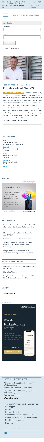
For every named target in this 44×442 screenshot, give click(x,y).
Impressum (9, 409)
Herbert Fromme (10, 85)
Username (7, 26)
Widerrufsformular (11, 398)
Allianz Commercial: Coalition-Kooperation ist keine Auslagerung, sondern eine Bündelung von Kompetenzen (18, 245)
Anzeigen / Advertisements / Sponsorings (21, 404)
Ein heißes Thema (9, 272)
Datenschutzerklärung (13, 395)
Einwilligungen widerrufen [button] (15, 420)
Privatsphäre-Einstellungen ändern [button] (19, 415)
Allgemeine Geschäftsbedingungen (18, 388)
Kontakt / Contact (12, 412)
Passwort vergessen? (11, 48)
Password (6, 34)
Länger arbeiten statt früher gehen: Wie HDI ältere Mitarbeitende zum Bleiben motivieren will (19, 227)
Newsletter (34, 5)
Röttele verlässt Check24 (18, 88)
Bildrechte (9, 423)
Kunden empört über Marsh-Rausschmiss (18, 239)
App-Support (10, 407)
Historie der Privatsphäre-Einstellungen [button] (21, 417)
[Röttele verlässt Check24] (23, 68)
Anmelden (33, 7)
